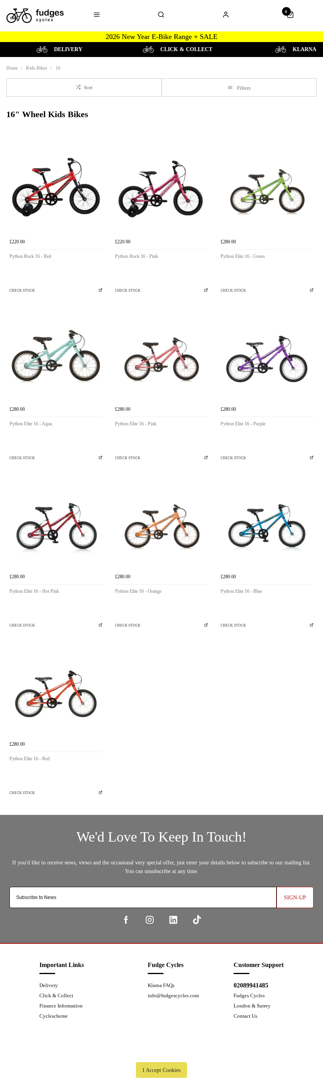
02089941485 (251, 985)
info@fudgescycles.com (173, 995)
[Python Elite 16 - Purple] (267, 355)
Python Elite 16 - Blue (241, 591)
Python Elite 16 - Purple (243, 424)
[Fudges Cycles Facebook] (126, 919)
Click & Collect (56, 995)
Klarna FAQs (161, 985)
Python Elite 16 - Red (29, 758)
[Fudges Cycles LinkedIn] (173, 919)
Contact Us (245, 1016)
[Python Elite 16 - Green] (267, 188)
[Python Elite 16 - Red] (55, 690)
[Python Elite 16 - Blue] (267, 523)
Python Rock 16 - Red (30, 256)
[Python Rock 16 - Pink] (161, 188)
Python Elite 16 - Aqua (30, 424)
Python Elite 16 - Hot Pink (34, 591)
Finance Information (61, 1006)
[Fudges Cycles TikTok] (197, 919)
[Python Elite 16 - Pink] (161, 355)
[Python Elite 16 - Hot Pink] (55, 523)
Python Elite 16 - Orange (138, 591)
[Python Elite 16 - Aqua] (55, 355)
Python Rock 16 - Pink (136, 256)
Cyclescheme (53, 1016)
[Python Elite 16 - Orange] (161, 523)
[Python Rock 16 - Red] (55, 188)
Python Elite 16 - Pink (135, 424)
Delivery (48, 985)
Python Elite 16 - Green (243, 256)
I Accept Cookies (161, 1070)
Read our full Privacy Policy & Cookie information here (161, 1052)
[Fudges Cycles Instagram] (149, 919)
